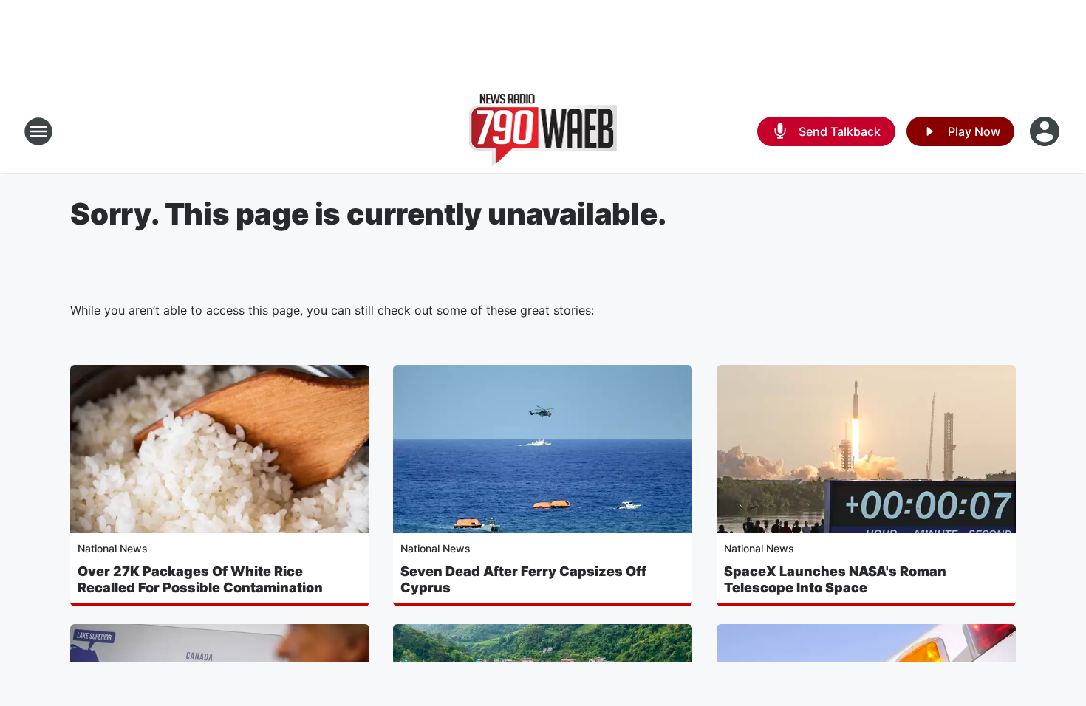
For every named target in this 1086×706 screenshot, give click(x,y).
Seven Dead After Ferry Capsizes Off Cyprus (523, 579)
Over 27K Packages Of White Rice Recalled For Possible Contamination (200, 579)
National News (113, 548)
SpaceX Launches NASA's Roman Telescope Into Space (835, 579)
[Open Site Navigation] (38, 131)
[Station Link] (543, 131)
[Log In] (1046, 131)
